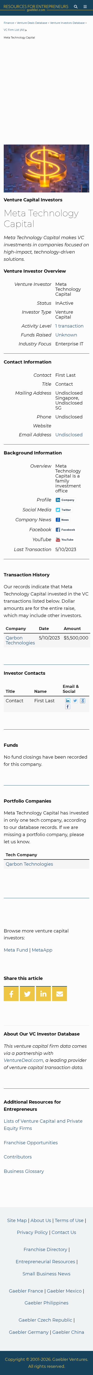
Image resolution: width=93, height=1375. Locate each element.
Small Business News (46, 1274)
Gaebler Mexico (64, 1291)
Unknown (66, 335)
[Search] (75, 7)
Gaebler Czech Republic (45, 1320)
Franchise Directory (45, 1249)
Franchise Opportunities (31, 1143)
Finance (9, 23)
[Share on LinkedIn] (43, 993)
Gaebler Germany (29, 1332)
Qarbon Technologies (20, 640)
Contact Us (64, 1232)
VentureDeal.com (23, 1060)
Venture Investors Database (67, 23)
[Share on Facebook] (11, 993)
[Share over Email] (59, 993)
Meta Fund (16, 950)
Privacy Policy (32, 1232)
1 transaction (69, 326)
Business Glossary (24, 1171)
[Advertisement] (46, 93)
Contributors (18, 1157)
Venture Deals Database (32, 23)
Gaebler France (26, 1291)
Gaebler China (68, 1332)
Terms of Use (69, 1220)
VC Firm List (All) (14, 30)
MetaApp (42, 950)
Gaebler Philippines (46, 1303)
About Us (41, 1220)
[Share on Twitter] (27, 993)
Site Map (17, 1220)
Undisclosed (69, 434)
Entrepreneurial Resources (45, 1261)
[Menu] (85, 7)
